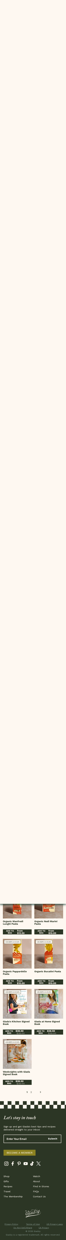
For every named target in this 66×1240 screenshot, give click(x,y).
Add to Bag (10, 932)
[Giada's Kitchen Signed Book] (17, 1004)
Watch (36, 1176)
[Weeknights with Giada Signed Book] (17, 1054)
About (36, 1181)
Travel (7, 1191)
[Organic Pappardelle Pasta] (17, 954)
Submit (52, 1138)
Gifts (6, 1181)
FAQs (36, 1191)
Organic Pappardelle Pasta (15, 972)
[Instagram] (6, 1164)
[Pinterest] (19, 1164)
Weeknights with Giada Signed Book (16, 1073)
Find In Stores (41, 1186)
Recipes (8, 1186)
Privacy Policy (11, 1224)
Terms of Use (33, 1224)
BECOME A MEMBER (19, 1152)
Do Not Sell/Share (22, 1228)
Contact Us (39, 1196)
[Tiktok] (32, 1164)
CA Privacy (44, 1228)
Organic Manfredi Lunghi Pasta (13, 922)
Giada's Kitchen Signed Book (16, 1022)
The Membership (13, 1196)
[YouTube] (25, 1164)
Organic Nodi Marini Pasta (45, 922)
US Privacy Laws (55, 1224)
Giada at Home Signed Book (47, 1022)
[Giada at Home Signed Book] (48, 1004)
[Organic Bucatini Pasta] (48, 954)
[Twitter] (38, 1164)
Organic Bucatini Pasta (47, 971)
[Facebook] (13, 1164)
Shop (6, 1176)
